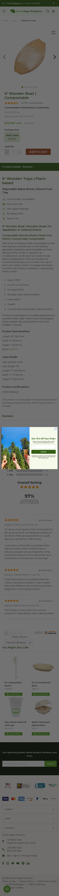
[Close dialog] (55, 428)
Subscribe (43, 451)
